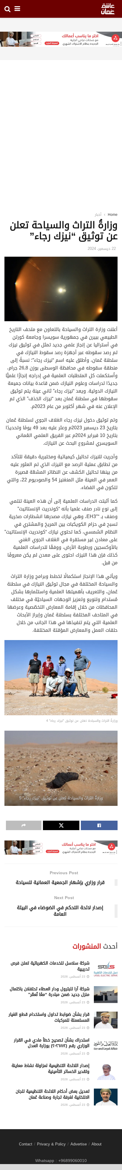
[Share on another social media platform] (23, 825)
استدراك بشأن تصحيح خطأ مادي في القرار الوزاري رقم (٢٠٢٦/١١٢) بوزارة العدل (51, 1043)
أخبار (98, 214)
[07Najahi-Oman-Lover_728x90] (61, 40)
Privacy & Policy (51, 1144)
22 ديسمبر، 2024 (102, 248)
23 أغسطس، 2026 (73, 976)
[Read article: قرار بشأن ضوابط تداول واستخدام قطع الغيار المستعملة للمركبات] (106, 1020)
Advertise (78, 1144)
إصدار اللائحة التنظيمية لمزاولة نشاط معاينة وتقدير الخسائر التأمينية (50, 1069)
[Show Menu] (17, 9)
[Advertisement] (61, 128)
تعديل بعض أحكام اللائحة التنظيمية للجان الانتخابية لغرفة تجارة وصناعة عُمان (52, 1094)
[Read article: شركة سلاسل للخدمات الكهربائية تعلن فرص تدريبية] (106, 968)
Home (113, 214)
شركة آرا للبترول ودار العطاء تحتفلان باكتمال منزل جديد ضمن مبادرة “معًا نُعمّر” (49, 992)
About (97, 1144)
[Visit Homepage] (108, 9)
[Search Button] (7, 9)
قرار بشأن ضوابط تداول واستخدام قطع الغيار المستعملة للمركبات (49, 1017)
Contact (25, 1144)
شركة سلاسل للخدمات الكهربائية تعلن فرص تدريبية (50, 966)
